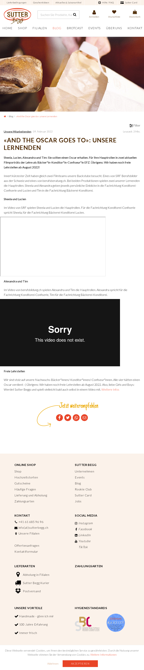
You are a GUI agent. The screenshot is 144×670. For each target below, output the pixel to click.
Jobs (78, 501)
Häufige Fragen (25, 489)
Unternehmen (84, 471)
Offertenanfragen (26, 545)
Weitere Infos (110, 389)
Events (94, 28)
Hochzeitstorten (26, 477)
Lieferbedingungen (17, 2)
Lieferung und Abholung (30, 495)
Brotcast (75, 28)
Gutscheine (22, 483)
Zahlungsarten (24, 501)
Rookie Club (83, 489)
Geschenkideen (41, 2)
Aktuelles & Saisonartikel (69, 2)
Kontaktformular (26, 551)
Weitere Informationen (103, 654)
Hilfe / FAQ (108, 2)
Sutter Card (130, 2)
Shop (22, 28)
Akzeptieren (80, 663)
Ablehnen (53, 663)
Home (7, 28)
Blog (56, 28)
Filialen (39, 28)
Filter (136, 125)
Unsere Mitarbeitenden (17, 131)
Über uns (114, 28)
